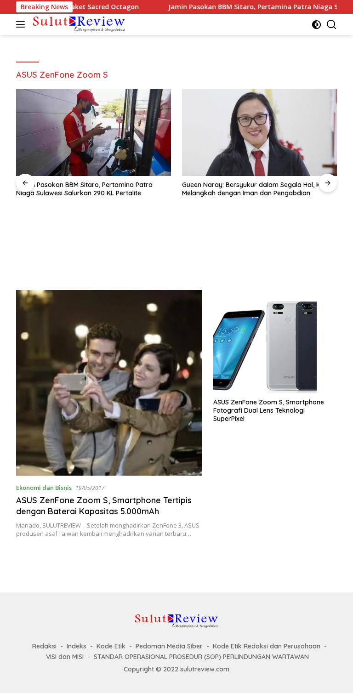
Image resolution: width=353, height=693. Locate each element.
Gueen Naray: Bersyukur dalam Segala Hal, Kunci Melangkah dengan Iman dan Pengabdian (257, 189)
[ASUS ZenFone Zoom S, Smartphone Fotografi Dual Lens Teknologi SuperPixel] (275, 341)
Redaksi (44, 646)
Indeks (76, 646)
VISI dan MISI (65, 657)
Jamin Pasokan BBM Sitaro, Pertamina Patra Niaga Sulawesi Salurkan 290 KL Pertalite (84, 189)
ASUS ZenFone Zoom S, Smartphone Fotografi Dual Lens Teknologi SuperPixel (268, 410)
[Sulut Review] (78, 24)
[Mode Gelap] (316, 24)
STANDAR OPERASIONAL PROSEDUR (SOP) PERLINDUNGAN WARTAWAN (201, 657)
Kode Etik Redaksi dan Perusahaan (266, 646)
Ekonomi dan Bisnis (44, 487)
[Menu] (22, 24)
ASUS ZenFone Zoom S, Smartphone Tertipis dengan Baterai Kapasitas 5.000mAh (104, 505)
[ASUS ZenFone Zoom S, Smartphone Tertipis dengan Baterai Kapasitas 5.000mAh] (109, 383)
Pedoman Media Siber (169, 646)
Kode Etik (111, 646)
